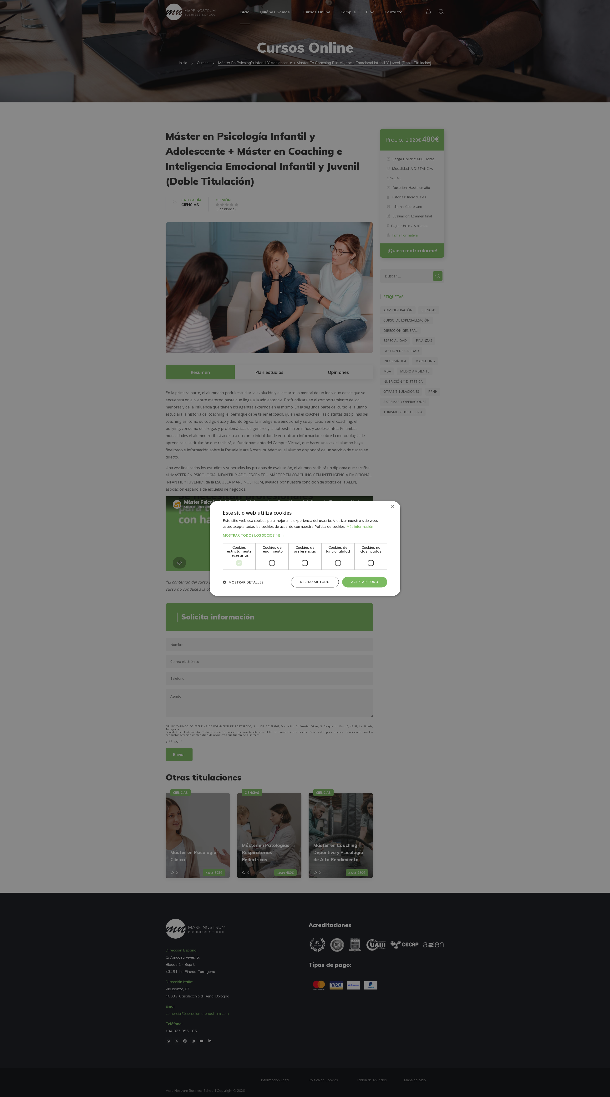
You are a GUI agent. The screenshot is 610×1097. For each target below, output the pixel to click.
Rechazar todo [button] (315, 582)
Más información (359, 526)
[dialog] (305, 548)
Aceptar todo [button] (364, 582)
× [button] (392, 506)
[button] (305, 535)
